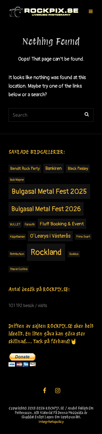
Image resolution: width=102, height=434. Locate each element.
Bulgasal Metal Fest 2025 (49, 191)
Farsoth (30, 224)
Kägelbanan (17, 236)
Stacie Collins (18, 269)
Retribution (17, 254)
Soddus (73, 254)
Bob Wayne (17, 180)
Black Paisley (78, 168)
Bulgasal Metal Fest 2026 (46, 209)
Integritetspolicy (51, 421)
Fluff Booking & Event (62, 224)
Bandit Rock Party (25, 168)
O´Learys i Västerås (50, 236)
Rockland (46, 252)
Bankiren (53, 168)
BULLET (15, 224)
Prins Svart (83, 236)
